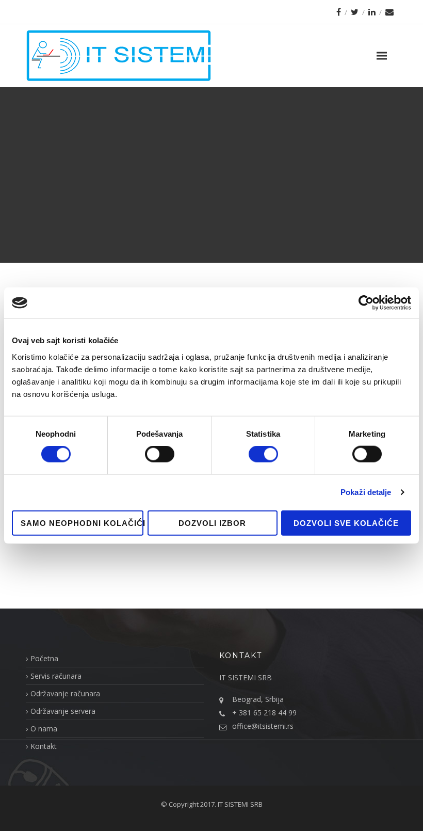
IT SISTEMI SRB (240, 804)
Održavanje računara (65, 693)
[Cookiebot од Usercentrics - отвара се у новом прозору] (366, 303)
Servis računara (56, 676)
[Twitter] (354, 12)
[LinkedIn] (372, 12)
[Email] (389, 12)
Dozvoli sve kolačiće (346, 522)
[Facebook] (339, 12)
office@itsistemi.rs (263, 726)
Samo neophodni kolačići (82, 522)
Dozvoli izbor (212, 522)
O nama (43, 728)
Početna (44, 658)
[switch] (159, 454)
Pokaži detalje (365, 492)
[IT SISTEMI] (119, 55)
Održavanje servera (62, 711)
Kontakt (43, 746)
